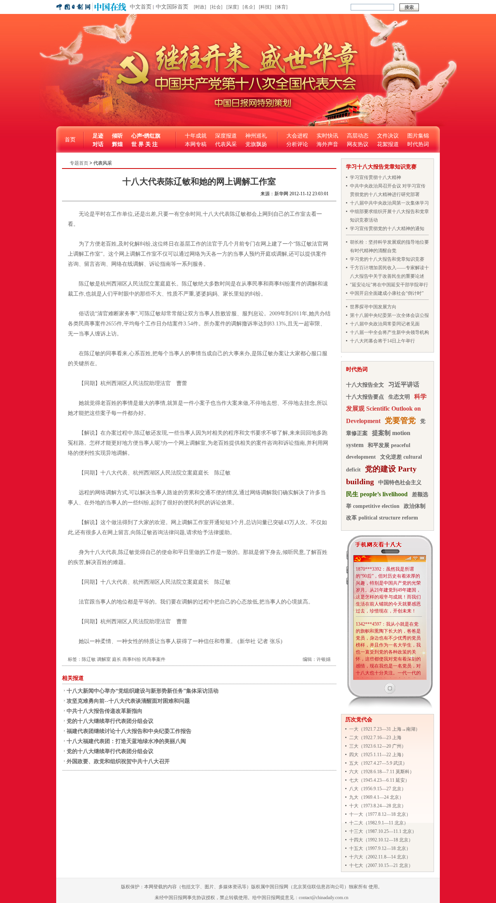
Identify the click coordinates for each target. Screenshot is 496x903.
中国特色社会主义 (400, 482)
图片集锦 (418, 136)
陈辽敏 (89, 659)
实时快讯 (327, 136)
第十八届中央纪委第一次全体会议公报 (389, 315)
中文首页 (141, 7)
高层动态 (358, 136)
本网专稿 (196, 144)
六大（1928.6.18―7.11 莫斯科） (381, 771)
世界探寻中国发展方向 (373, 307)
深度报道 (226, 136)
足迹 (98, 136)
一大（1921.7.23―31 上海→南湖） (384, 729)
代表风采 (226, 144)
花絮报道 (388, 144)
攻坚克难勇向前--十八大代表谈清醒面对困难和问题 (128, 701)
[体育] (281, 7)
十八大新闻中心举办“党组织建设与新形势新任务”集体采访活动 (143, 691)
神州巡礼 (256, 136)
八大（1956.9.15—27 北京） (377, 788)
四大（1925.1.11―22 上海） (377, 754)
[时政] (200, 7)
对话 (98, 144)
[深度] (232, 7)
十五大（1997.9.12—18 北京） (380, 848)
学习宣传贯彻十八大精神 (375, 177)
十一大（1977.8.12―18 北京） (380, 814)
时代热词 (418, 144)
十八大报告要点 (365, 397)
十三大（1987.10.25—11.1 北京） (383, 831)
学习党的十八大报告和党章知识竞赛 (387, 259)
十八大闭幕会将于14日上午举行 (382, 341)
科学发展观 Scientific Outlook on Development (386, 408)
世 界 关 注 (144, 144)
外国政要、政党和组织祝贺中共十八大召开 (118, 761)
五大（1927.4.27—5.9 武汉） (378, 763)
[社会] (216, 7)
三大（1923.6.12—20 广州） (377, 746)
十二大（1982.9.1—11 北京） (378, 823)
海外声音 (327, 144)
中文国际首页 (172, 7)
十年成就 (196, 136)
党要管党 (400, 420)
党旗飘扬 (256, 144)
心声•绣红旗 (145, 136)
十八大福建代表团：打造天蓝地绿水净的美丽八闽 (126, 741)
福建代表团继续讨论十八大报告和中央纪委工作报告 (129, 731)
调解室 (104, 659)
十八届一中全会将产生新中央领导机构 (389, 332)
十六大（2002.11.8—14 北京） (380, 857)
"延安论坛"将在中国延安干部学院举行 (389, 284)
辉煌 (117, 144)
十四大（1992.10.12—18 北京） (381, 840)
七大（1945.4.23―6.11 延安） (379, 780)
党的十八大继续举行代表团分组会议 (110, 721)
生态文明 (399, 397)
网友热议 (358, 144)
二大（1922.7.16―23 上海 (375, 737)
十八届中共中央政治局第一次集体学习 (389, 203)
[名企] (249, 7)
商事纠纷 (131, 659)
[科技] (265, 7)
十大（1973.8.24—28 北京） (377, 805)
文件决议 (388, 136)
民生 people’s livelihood (377, 494)
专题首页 (79, 163)
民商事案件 (153, 659)
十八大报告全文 (365, 385)
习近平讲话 (403, 384)
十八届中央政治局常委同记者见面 (385, 324)
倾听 (117, 136)
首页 (70, 140)
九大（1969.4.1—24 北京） (376, 797)
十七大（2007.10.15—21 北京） (381, 865)
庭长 (116, 659)
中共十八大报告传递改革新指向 (105, 711)
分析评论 (297, 144)
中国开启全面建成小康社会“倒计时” (387, 293)
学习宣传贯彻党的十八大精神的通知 (387, 228)
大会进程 (297, 136)
